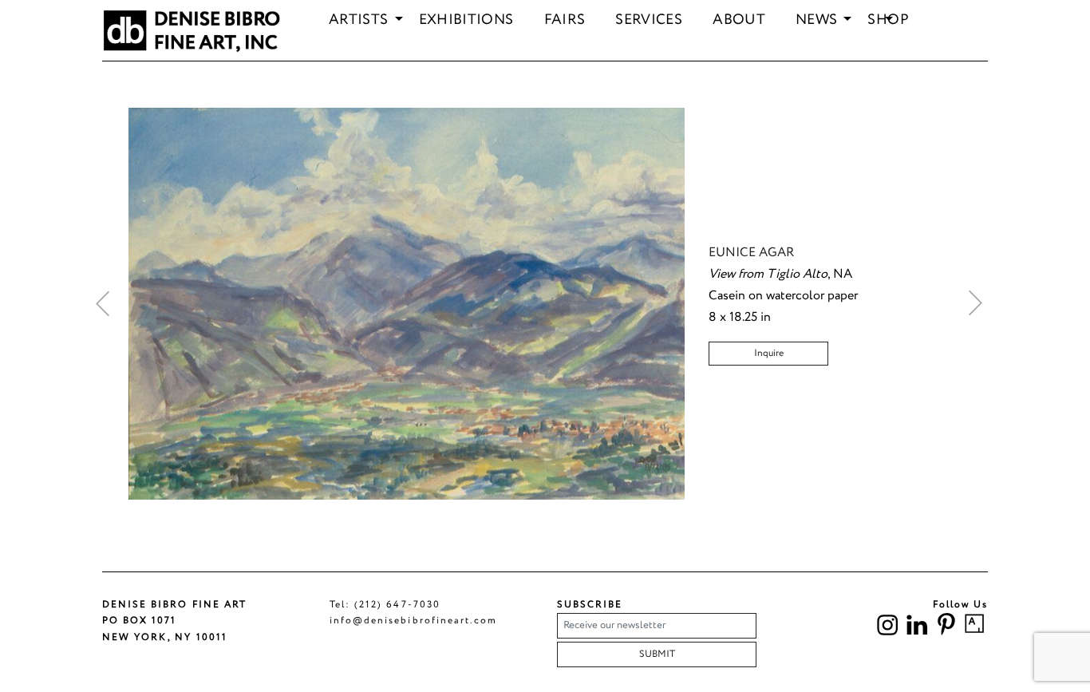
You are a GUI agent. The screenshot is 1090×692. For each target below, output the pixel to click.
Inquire (769, 353)
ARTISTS (359, 21)
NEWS (816, 21)
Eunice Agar (751, 252)
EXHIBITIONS (466, 21)
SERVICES (648, 21)
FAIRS (565, 21)
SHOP (887, 21)
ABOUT (739, 21)
